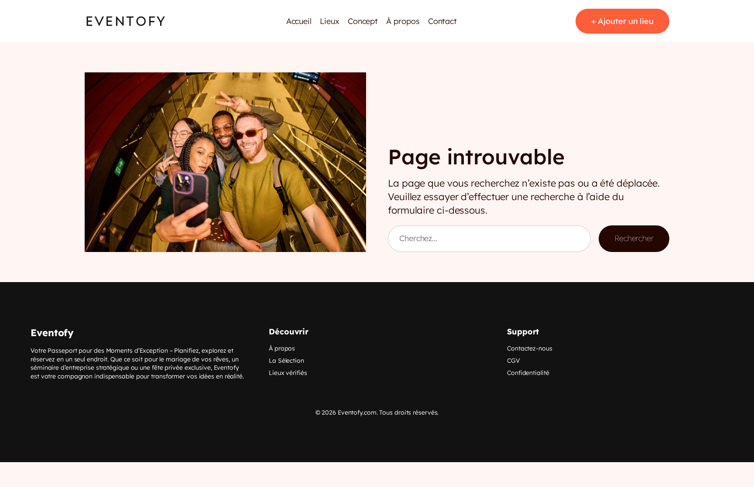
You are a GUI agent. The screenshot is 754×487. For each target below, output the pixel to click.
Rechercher (634, 238)
